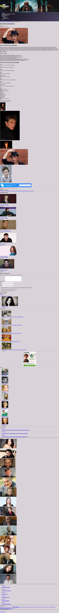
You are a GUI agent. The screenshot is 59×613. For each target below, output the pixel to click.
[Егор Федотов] (8, 544)
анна (11, 607)
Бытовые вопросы (5, 18)
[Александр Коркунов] (8, 203)
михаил (41, 607)
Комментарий (2, 281)
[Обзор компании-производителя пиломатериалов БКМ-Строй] (6, 332)
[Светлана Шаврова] (8, 255)
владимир (20, 607)
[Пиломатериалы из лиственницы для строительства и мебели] (6, 324)
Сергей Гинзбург (4, 424)
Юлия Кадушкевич (5, 408)
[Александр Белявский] (8, 486)
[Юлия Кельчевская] (8, 573)
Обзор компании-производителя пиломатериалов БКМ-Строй (11, 333)
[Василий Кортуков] (8, 525)
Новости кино (4, 15)
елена (30, 607)
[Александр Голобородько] (8, 229)
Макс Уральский (4, 375)
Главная (1, 21)
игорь (32, 607)
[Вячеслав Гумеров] (8, 496)
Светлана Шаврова (4, 256)
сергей (52, 607)
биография (2, 188)
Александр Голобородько (5, 230)
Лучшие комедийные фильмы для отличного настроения (11, 341)
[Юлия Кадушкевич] (5, 407)
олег (47, 607)
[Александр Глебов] (8, 216)
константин (5, 188)
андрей (10, 607)
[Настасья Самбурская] (8, 448)
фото (13, 188)
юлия (12, 608)
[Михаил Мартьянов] (5, 415)
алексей (5, 607)
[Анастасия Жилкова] (8, 506)
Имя (1, 282)
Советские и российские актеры (8, 21)
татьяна (55, 607)
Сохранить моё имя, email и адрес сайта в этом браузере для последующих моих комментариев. (16, 287)
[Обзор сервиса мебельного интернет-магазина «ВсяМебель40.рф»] (6, 316)
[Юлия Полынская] (8, 457)
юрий (14, 608)
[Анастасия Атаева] (5, 399)
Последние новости (6, 14)
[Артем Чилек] (8, 242)
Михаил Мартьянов (5, 416)
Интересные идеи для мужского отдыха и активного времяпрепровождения (14, 349)
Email (1, 284)
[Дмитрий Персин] (8, 477)
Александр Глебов (4, 217)
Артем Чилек (2, 243)
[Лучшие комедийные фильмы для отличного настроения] (6, 340)
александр (1, 607)
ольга (49, 607)
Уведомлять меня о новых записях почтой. (8, 290)
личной (36, 607)
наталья (44, 607)
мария (39, 607)
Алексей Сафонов (5, 383)
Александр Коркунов (4, 204)
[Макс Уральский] (5, 374)
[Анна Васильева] (8, 554)
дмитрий (23, 607)
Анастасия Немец (4, 306)
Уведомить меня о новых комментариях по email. (9, 289)
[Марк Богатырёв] (7, 268)
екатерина (28, 607)
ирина (33, 607)
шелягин (15, 188)
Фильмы (3, 16)
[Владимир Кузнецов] (7, 467)
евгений (26, 607)
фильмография (9, 188)
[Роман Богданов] (8, 583)
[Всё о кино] (4, 8)
